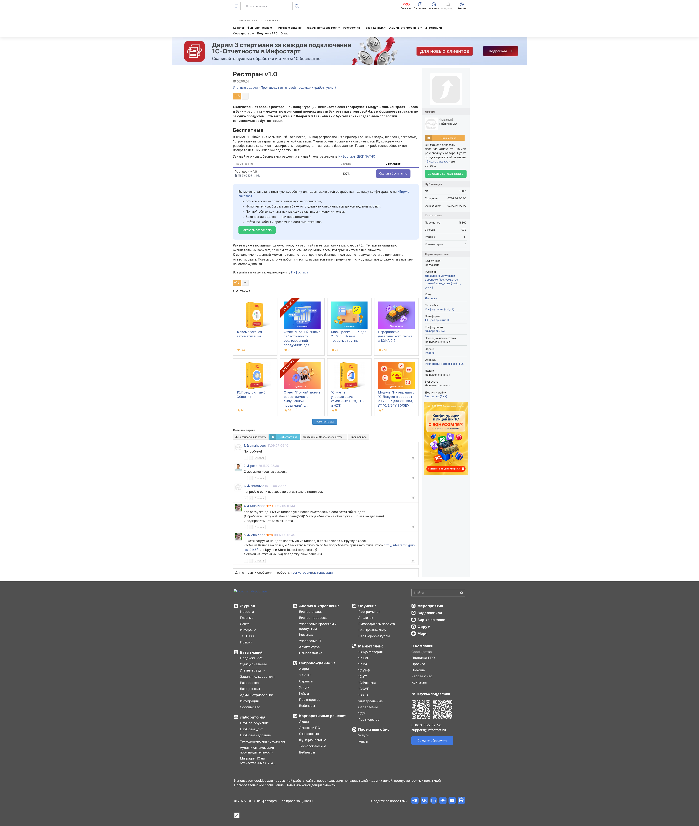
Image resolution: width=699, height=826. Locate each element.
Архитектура (309, 647)
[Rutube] (461, 801)
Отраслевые (309, 734)
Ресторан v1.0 (255, 74)
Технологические (312, 746)
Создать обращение (432, 740)
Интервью (248, 630)
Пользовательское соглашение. (259, 785)
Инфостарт (299, 272)
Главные (246, 618)
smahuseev (258, 445)
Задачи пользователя (257, 676)
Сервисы (306, 681)
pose (253, 466)
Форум (423, 627)
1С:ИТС (305, 675)
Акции (304, 669)
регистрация (302, 572)
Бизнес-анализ (310, 612)
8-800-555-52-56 (426, 725)
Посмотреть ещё (324, 421)
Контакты (419, 682)
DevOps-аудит (251, 729)
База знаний (251, 652)
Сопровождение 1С (317, 663)
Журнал (247, 606)
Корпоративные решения (322, 716)
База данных (250, 689)
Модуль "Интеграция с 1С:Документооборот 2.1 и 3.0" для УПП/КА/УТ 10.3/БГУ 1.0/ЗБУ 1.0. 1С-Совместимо (396, 401)
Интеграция (249, 701)
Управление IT (310, 641)
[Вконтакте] (424, 801)
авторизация (323, 572)
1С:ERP (363, 658)
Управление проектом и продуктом (318, 626)
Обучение (367, 606)
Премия (246, 642)
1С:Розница (367, 683)
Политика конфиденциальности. (310, 785)
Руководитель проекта (376, 624)
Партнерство (309, 700)
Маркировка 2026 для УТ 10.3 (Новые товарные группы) (348, 336)
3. (245, 486)
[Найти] (461, 592)
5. (245, 535)
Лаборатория (252, 717)
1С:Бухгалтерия (370, 652)
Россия (430, 353)
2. (245, 466)
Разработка (249, 683)
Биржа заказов (431, 620)
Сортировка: (323, 436)
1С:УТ (362, 676)
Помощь (418, 670)
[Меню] (237, 6)
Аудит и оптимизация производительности (257, 750)
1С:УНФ (364, 670)
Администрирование (256, 695)
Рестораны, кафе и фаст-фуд (444, 363)
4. (245, 506)
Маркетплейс (371, 646)
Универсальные (435, 331)
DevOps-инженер (372, 630)
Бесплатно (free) (436, 396)
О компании (422, 646)
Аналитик (365, 618)
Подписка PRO (251, 658)
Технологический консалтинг (262, 741)
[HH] (433, 801)
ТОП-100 (247, 636)
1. (245, 445)
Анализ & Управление (319, 606)
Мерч (422, 633)
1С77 (362, 713)
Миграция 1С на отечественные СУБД (257, 760)
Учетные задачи (252, 670)
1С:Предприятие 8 (437, 320)
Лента (245, 624)
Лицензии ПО (309, 728)
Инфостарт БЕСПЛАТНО (356, 156)
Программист (369, 612)
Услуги (304, 687)
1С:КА (362, 664)
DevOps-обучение (254, 723)
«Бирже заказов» (437, 161)
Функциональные (253, 664)
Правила (418, 664)
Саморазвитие (310, 653)
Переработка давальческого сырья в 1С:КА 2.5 (395, 336)
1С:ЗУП (364, 689)
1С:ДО (363, 695)
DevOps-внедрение (255, 735)
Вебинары (307, 706)
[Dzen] (443, 801)
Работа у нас (421, 676)
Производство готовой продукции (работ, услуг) (443, 283)
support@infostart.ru (428, 730)
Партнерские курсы (374, 636)
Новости (247, 612)
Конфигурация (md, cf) (439, 309)
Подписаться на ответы (252, 436)
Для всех (431, 298)
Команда (306, 635)
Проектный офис (374, 729)
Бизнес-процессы (313, 618)
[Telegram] (415, 801)
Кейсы (304, 693)
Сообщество (250, 707)
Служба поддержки (433, 694)
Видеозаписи (429, 613)
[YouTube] (452, 801)
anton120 (257, 486)
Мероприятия (430, 606)
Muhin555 (257, 506)
